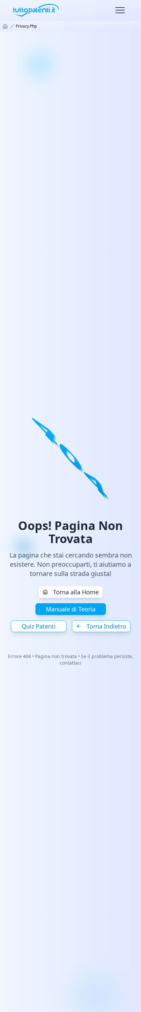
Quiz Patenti (39, 626)
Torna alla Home (76, 592)
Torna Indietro (106, 626)
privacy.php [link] (26, 26)
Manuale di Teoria (70, 609)
